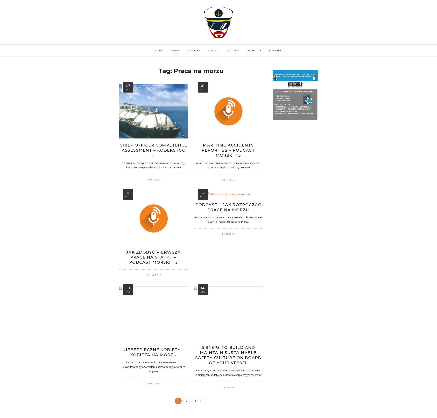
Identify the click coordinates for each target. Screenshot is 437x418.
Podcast (233, 50)
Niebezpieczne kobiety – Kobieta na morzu (153, 352)
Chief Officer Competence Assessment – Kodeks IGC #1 (153, 150)
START (159, 50)
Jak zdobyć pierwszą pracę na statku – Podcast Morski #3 (153, 257)
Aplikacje (254, 50)
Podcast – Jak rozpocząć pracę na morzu (228, 207)
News (175, 50)
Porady (213, 50)
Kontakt (275, 50)
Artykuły (193, 50)
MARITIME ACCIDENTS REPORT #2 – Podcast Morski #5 (228, 150)
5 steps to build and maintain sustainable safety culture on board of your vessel (228, 355)
